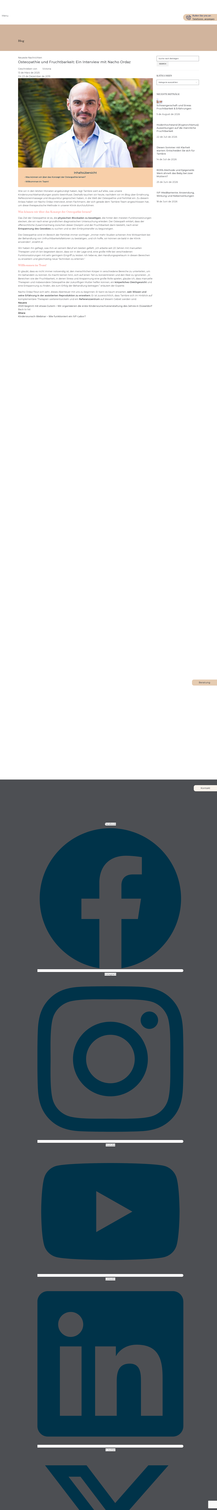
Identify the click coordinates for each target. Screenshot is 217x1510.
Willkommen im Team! (37, 181)
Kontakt (205, 788)
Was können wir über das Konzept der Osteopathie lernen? (55, 177)
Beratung (204, 682)
